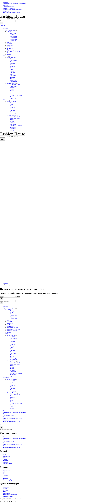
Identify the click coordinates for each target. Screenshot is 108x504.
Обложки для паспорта (10, 494)
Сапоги (5, 460)
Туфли (5, 459)
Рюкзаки (5, 490)
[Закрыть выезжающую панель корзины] (1, 427)
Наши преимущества (9, 443)
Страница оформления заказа (11, 447)
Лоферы (5, 462)
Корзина (5, 440)
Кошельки (6, 487)
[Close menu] (1, 298)
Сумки (5, 491)
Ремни (5, 488)
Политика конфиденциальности (12, 444)
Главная (5, 436)
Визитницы (6, 493)
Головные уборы (8, 463)
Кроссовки (6, 456)
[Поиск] (1, 23)
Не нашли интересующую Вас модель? (14, 438)
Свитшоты (6, 478)
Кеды (4, 457)
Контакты (6, 446)
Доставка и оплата (8, 441)
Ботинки (5, 454)
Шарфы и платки (8, 496)
